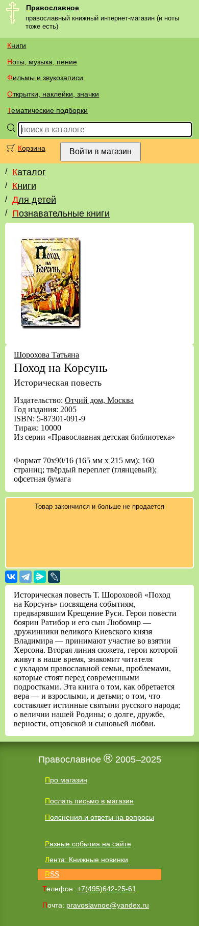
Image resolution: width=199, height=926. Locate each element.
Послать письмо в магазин (89, 801)
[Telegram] (25, 577)
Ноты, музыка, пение (42, 62)
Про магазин (66, 780)
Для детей (34, 200)
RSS (52, 874)
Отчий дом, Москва (99, 400)
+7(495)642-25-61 (106, 889)
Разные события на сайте (88, 844)
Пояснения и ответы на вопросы (99, 817)
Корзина (31, 148)
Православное (52, 8)
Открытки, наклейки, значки (53, 94)
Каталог (29, 172)
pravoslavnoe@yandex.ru (107, 905)
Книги (16, 45)
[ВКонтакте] (11, 577)
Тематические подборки (47, 110)
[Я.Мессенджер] (40, 577)
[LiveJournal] (54, 577)
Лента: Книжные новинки (86, 860)
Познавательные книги (61, 213)
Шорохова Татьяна (46, 354)
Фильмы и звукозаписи (45, 78)
